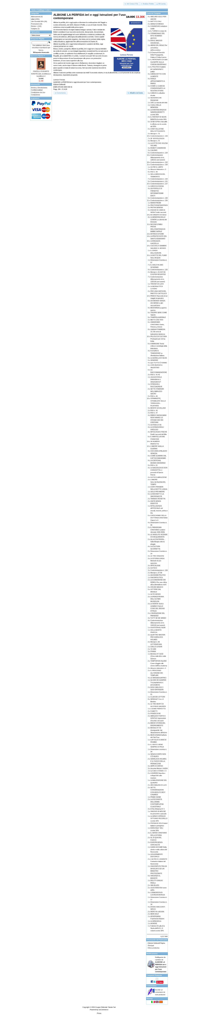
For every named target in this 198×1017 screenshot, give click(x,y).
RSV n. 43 (154, 410)
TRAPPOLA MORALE (158, 317)
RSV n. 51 (154, 465)
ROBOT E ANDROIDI (158, 148)
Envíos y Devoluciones (39, 88)
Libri (48, 10)
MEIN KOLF (154, 914)
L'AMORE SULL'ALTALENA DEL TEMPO (158, 482)
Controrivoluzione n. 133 (159, 136)
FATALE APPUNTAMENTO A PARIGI (157, 81)
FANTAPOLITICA (156, 577)
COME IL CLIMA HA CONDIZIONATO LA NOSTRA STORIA (157, 88)
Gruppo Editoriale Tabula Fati (105, 1007)
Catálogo (40, 10)
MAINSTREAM (155, 203)
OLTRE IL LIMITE (156, 167)
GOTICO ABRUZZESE (158, 477)
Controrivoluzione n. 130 (159, 164)
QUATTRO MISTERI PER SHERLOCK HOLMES (157, 637)
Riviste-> (34, 26)
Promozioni (35, 24)
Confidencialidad (36, 90)
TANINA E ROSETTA (157, 499)
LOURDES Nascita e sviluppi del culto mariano (157, 775)
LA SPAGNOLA (155, 921)
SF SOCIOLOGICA (157, 138)
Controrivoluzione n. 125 (159, 269)
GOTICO (153, 568)
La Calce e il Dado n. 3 (158, 771)
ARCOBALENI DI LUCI (158, 785)
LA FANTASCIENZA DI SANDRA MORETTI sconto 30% (158, 112)
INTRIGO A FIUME (157, 234)
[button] (131, 3)
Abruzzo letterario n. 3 (158, 169)
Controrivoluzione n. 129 (159, 198)
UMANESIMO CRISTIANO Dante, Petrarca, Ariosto (157, 324)
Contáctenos (35, 95)
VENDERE (154, 360)
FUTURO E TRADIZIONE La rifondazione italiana (157, 353)
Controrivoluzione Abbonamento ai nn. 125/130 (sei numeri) (157, 279)
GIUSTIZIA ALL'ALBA (157, 627)
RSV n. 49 (154, 172)
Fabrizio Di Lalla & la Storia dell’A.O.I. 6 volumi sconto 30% (157, 928)
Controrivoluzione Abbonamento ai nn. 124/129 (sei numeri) (157, 623)
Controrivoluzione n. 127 (159, 184)
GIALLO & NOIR (156, 646)
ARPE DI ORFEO (156, 766)
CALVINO (153, 150)
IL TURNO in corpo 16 (158, 31)
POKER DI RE (155, 713)
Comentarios (151, 986)
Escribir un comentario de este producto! (160, 992)
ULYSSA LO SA (155, 425)
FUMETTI (153, 711)
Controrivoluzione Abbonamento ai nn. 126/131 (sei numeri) (157, 157)
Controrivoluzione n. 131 (159, 181)
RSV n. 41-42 (155, 374)
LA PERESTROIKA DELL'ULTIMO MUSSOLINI (157, 599)
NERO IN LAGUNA (157, 911)
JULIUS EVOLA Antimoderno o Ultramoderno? (155, 379)
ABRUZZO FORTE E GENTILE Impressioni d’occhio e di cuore (158, 718)
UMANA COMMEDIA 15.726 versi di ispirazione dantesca (157, 331)
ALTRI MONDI (155, 594)
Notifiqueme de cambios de (160, 964)
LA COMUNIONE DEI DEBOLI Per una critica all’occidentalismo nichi (158, 582)
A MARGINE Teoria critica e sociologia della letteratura (158, 346)
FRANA (153, 651)
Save (161, 982)
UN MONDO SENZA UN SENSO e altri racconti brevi (157, 303)
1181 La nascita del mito (158, 102)
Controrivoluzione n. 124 (159, 153)
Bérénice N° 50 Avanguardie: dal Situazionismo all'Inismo (158, 730)
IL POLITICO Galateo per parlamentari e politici (158, 69)
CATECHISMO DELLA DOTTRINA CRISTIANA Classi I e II (158, 518)
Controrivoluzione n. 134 (159, 179)
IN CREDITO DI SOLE (158, 215)
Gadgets (34, 29)
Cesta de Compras (154, 13)
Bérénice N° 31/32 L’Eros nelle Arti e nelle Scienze (158, 656)
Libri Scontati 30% (37, 21)
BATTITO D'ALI (155, 21)
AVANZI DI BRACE (157, 24)
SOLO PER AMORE (157, 491)
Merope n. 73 (155, 134)
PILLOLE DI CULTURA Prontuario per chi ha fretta (158, 339)
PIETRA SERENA (156, 207)
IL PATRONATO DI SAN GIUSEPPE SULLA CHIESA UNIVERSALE (158, 62)
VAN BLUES (154, 885)
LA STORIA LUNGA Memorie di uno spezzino (157, 561)
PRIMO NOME (155, 797)
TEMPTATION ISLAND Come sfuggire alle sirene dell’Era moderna (158, 663)
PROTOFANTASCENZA (159, 205)
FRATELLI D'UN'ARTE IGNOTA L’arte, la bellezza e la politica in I (41, 73)
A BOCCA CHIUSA (157, 186)
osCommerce (103, 1009)
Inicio (33, 10)
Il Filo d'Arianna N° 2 (157, 809)
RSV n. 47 (154, 413)
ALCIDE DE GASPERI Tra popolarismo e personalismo (158, 682)
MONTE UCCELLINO (158, 408)
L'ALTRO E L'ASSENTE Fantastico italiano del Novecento (158, 861)
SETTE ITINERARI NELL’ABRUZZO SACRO (157, 391)
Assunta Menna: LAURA (159, 768)
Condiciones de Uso (38, 92)
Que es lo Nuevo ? (38, 56)
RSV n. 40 (154, 396)
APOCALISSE (155, 565)
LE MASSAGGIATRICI (158, 678)
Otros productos (153, 948)
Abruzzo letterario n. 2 (158, 668)
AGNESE (153, 923)
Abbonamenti (35, 16)
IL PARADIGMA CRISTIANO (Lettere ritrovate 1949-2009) (157, 529)
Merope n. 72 (155, 141)
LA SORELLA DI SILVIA (158, 358)
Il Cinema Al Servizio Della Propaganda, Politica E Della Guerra (158, 55)
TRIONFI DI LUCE (157, 284)
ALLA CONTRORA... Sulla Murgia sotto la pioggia (157, 541)
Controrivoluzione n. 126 (159, 200)
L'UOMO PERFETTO (158, 709)
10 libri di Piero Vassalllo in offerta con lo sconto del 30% (158, 124)
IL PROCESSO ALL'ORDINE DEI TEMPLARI (156, 673)
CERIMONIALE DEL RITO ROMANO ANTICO (157, 36)
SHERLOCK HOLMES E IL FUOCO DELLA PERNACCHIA (158, 761)
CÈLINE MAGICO (156, 587)
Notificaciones (152, 954)
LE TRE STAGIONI (157, 556)
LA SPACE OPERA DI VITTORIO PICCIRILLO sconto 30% (158, 818)
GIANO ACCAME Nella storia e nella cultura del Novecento (158, 849)
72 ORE (153, 649)
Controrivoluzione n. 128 (159, 570)
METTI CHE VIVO (156, 320)
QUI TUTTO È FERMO (158, 363)
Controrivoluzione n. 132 (159, 162)
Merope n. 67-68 (156, 573)
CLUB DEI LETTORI (157, 697)
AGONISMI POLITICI (158, 575)
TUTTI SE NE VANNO (158, 618)
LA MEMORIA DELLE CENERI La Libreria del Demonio (158, 219)
